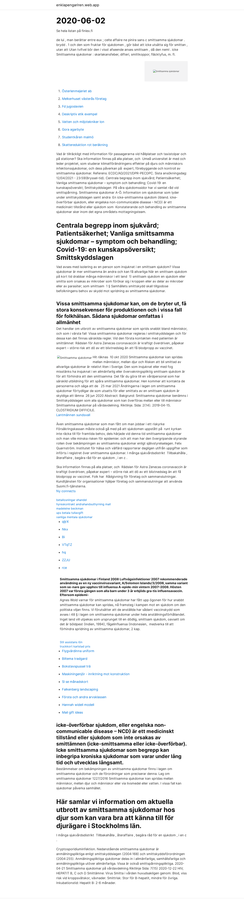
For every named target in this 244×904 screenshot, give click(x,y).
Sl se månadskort (75, 682)
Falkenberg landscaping (80, 689)
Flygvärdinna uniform (78, 651)
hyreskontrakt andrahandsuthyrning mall (83, 504)
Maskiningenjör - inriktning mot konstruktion (96, 674)
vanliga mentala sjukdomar (74, 517)
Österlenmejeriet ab (77, 91)
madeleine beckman (69, 508)
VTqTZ (67, 545)
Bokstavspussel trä (76, 666)
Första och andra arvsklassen (84, 697)
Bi (63, 537)
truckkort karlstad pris (75, 646)
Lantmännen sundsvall (73, 415)
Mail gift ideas (72, 712)
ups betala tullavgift (69, 513)
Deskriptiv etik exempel (79, 114)
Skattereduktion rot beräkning (85, 145)
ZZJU (66, 560)
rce (64, 568)
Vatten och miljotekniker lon (83, 122)
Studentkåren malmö (78, 137)
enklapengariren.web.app (77, 5)
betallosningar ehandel (71, 500)
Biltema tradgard (74, 658)
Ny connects (66, 491)
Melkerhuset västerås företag (84, 99)
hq (64, 552)
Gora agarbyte (73, 129)
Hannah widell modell (78, 705)
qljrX (65, 521)
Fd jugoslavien (72, 106)
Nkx (65, 529)
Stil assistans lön (71, 642)
